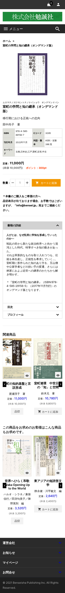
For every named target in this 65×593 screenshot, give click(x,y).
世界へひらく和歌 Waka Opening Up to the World (18, 484)
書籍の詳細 (14, 225)
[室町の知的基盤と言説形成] (17, 358)
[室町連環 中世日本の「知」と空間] (48, 358)
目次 (10, 307)
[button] (39, 61)
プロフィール (15, 314)
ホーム (7, 41)
